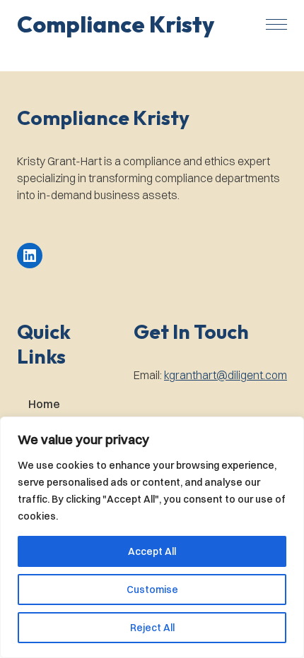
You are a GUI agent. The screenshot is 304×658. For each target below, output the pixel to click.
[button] (115, 24)
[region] (152, 537)
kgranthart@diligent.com (225, 375)
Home (44, 404)
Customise (152, 589)
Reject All (152, 627)
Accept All (152, 551)
